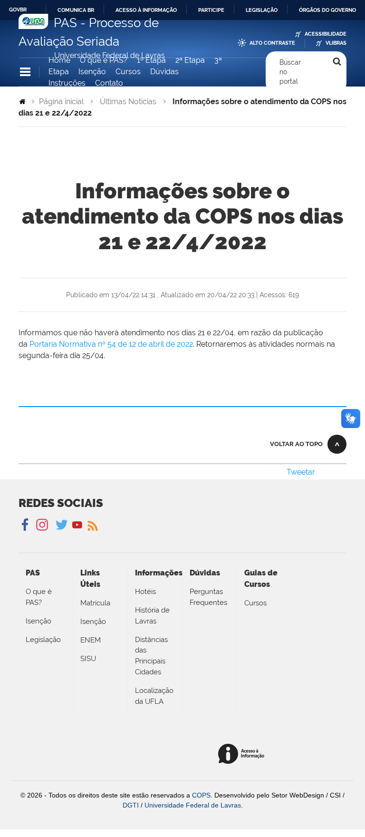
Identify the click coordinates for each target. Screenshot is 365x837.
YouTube (77, 525)
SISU (88, 658)
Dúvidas (164, 71)
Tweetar (301, 472)
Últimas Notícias (128, 101)
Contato (109, 83)
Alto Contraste (272, 43)
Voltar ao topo (296, 444)
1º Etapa (151, 60)
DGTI (131, 805)
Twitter (62, 525)
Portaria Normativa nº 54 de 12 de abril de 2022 (111, 344)
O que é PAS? (103, 60)
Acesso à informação (146, 10)
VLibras (336, 43)
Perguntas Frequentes (208, 597)
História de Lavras (152, 615)
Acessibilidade (325, 34)
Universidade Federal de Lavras (192, 805)
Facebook (26, 525)
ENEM (90, 640)
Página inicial (61, 101)
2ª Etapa (190, 60)
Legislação (262, 10)
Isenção (92, 71)
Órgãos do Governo (327, 10)
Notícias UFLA (92, 525)
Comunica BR (76, 10)
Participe (211, 10)
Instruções (67, 83)
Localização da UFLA (154, 696)
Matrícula (95, 603)
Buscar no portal (290, 72)
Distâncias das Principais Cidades (151, 655)
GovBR (18, 9)
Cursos (128, 71)
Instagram (40, 525)
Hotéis (145, 591)
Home (59, 60)
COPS (201, 795)
